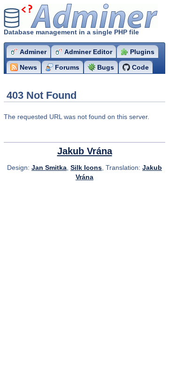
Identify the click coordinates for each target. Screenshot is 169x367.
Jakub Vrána (84, 151)
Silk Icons (86, 167)
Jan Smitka (49, 167)
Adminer (59, 16)
